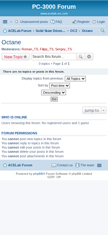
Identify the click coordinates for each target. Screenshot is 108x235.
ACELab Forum (19, 31)
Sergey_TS (63, 49)
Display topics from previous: (43, 78)
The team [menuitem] (87, 165)
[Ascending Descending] (54, 92)
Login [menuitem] (101, 22)
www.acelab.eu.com (54, 13)
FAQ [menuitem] (59, 22)
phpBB (38, 173)
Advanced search (89, 56)
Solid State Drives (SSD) (51, 31)
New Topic (13, 56)
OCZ (73, 31)
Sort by (43, 85)
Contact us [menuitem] (65, 165)
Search (80, 56)
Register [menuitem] (83, 22)
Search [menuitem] (102, 31)
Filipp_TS (46, 49)
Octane (87, 31)
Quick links (5, 21)
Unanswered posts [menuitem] (34, 22)
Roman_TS (30, 49)
